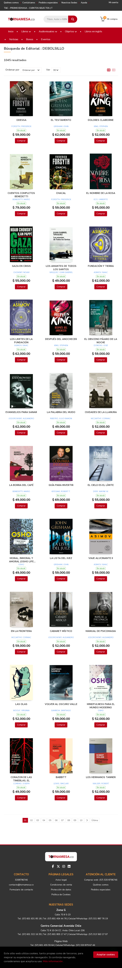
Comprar (21, 140)
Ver (48, 70)
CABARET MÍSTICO (61, 631)
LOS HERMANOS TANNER (101, 777)
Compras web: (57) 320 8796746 (100, 879)
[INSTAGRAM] (63, 866)
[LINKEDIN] (69, 866)
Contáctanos (28, 2)
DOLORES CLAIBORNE (101, 120)
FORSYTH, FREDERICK (21, 126)
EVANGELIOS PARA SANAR (21, 412)
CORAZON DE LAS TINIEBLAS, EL (21, 779)
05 (50, 820)
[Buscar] (72, 19)
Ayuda (84, 2)
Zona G (61, 910)
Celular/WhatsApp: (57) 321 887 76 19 (88, 918)
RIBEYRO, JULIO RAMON (61, 418)
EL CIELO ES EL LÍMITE (101, 485)
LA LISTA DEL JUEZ (61, 558)
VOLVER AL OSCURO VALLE (61, 704)
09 (75, 820)
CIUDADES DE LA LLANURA (101, 412)
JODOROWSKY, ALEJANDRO (21, 418)
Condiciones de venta (61, 884)
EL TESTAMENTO (61, 120)
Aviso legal (61, 879)
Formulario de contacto (21, 889)
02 (31, 820)
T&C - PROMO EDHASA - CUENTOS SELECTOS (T (28, 8)
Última (95, 820)
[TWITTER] (58, 866)
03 (37, 820)
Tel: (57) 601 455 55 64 (42, 945)
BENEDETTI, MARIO (21, 199)
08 (68, 820)
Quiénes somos (11, 2)
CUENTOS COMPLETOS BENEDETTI (21, 195)
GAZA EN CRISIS (21, 266)
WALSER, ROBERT (101, 783)
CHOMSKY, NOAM (21, 272)
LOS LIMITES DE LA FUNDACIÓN (21, 341)
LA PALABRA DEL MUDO (61, 412)
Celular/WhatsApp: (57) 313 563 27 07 (88, 934)
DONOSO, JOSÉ (101, 345)
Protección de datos (61, 889)
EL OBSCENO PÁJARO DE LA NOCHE (100, 341)
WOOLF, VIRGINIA (21, 710)
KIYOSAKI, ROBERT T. (61, 491)
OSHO (21, 564)
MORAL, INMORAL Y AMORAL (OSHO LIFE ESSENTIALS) (21, 560)
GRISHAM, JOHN (61, 126)
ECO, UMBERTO (101, 199)
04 (44, 820)
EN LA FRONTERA (21, 631)
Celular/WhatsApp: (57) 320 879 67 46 (75, 945)
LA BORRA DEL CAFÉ (21, 485)
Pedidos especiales (48, 2)
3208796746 (21, 879)
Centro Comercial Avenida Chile (61, 926)
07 (62, 820)
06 (56, 820)
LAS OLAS (21, 704)
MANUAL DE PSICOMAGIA (101, 631)
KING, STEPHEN (101, 126)
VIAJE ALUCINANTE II (100, 558)
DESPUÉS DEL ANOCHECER (61, 339)
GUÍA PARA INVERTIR (61, 485)
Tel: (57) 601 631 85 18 (29, 918)
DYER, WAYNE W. (100, 491)
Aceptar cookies (106, 954)
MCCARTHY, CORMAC (101, 418)
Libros (25, 31)
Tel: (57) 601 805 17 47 (55, 934)
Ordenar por (12, 70)
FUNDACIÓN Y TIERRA (101, 266)
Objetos (70, 31)
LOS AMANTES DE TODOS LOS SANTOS (61, 267)
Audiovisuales (47, 31)
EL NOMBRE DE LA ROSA (100, 193)
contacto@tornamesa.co (21, 884)
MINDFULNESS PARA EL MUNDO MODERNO (101, 706)
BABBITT (61, 777)
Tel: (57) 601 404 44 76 (55, 918)
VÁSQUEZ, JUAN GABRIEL (61, 272)
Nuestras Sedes (69, 2)
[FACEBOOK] (53, 866)
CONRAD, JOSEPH (21, 783)
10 (81, 820)
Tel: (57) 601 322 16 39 (29, 934)
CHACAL (61, 193)
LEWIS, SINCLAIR (61, 783)
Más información (53, 961)
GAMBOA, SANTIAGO (61, 710)
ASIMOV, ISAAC (101, 272)
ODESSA (21, 120)
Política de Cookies (61, 894)
